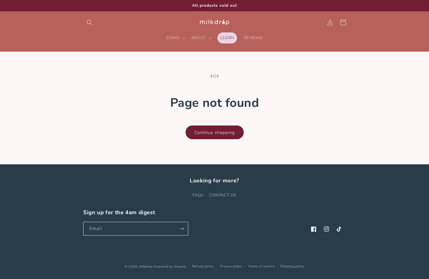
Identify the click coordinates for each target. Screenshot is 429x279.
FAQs (198, 195)
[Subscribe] (181, 229)
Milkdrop (146, 266)
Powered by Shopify (170, 266)
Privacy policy (231, 266)
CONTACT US (222, 195)
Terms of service (261, 266)
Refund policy (203, 266)
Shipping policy (292, 266)
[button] (89, 22)
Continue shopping (214, 132)
